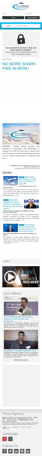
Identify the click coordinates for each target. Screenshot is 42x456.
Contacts (23, 427)
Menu (9, 26)
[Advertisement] (21, 100)
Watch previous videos (21, 360)
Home (4, 59)
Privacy (29, 427)
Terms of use (5, 428)
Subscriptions (16, 427)
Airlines (9, 59)
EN (4, 439)
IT (10, 439)
